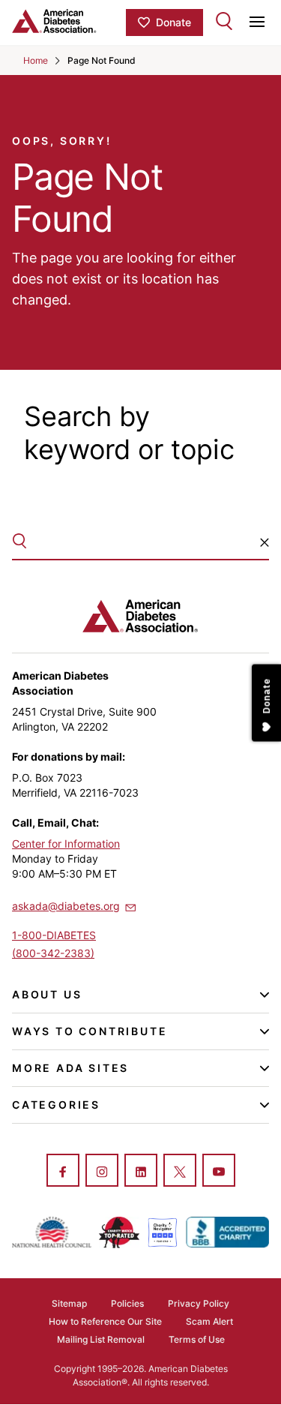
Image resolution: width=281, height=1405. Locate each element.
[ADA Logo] (69, 21)
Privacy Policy (198, 1303)
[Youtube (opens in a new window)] (219, 1172)
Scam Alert (209, 1321)
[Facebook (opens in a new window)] (63, 1172)
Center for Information (66, 843)
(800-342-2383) (53, 953)
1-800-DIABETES (54, 935)
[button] (264, 542)
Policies (127, 1303)
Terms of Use (197, 1339)
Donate (173, 22)
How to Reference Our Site (105, 1321)
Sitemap (69, 1303)
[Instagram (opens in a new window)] (102, 1172)
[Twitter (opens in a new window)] (180, 1172)
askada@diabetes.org (66, 905)
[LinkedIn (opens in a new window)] (141, 1172)
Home (35, 60)
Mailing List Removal (101, 1339)
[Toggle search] (224, 21)
